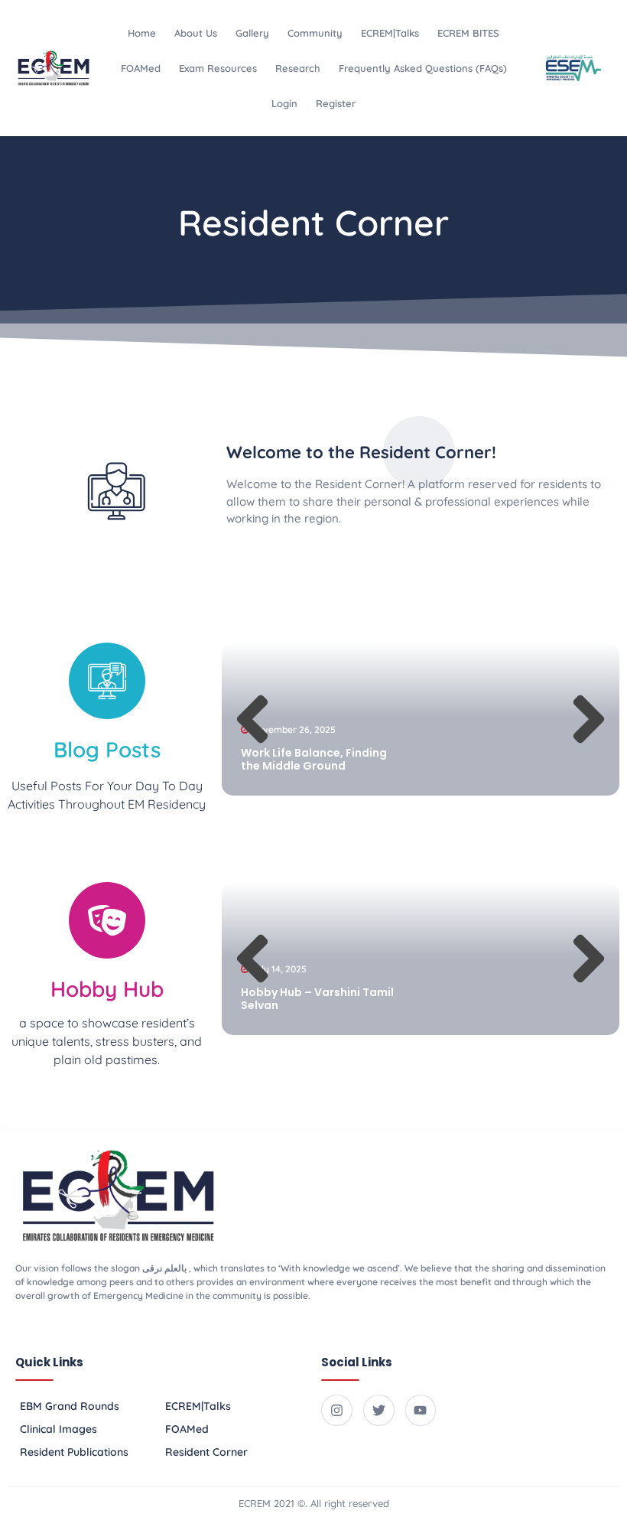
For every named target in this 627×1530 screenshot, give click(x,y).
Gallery (252, 33)
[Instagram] (336, 1410)
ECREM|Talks (390, 33)
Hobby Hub (107, 988)
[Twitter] (379, 1410)
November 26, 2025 (293, 729)
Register (336, 103)
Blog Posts (107, 749)
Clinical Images (58, 1429)
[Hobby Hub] (107, 920)
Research (297, 68)
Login (284, 103)
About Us (195, 33)
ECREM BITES (468, 33)
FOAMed (141, 68)
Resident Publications (74, 1452)
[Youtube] (421, 1410)
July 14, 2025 (279, 969)
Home (142, 33)
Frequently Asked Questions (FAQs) (423, 68)
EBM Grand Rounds (69, 1406)
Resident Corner (206, 1452)
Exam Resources (218, 68)
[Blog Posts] (107, 681)
